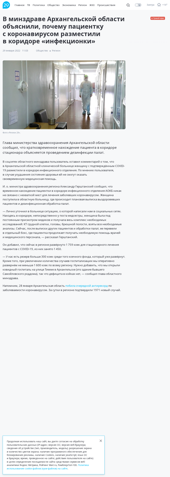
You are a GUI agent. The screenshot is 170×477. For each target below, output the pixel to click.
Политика (39, 5)
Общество (53, 5)
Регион (82, 5)
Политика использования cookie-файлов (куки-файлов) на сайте (48, 466)
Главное (19, 5)
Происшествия (106, 5)
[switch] (138, 5)
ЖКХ (92, 5)
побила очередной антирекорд (86, 286)
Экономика (69, 5)
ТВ (28, 5)
